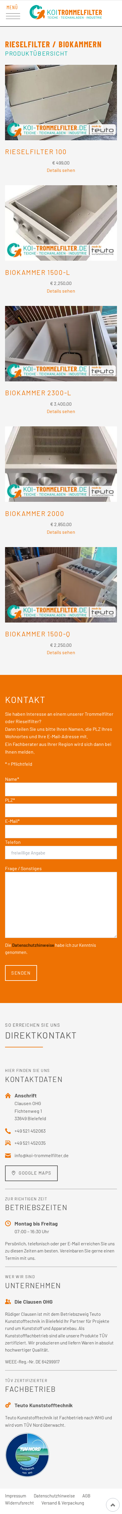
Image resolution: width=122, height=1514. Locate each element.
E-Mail (12, 821)
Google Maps (34, 1173)
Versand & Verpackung (62, 1502)
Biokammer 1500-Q (37, 634)
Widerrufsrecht (19, 1502)
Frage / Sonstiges (23, 868)
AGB (86, 1495)
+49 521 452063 (30, 1131)
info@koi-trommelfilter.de (42, 1155)
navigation (13, 16)
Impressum (15, 1495)
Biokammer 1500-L (37, 272)
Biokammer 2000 (34, 513)
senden (20, 973)
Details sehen (61, 170)
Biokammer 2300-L (38, 392)
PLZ (10, 800)
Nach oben (113, 1505)
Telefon (13, 842)
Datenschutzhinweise (33, 945)
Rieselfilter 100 (36, 151)
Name (12, 779)
